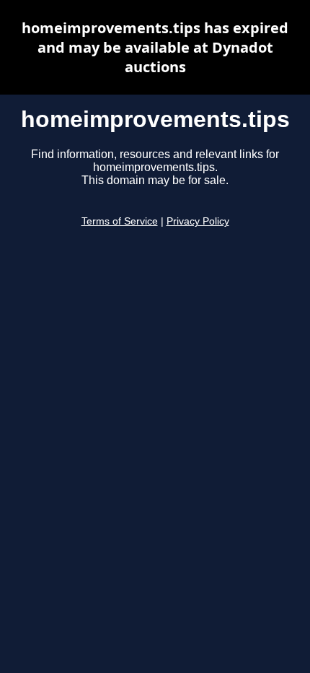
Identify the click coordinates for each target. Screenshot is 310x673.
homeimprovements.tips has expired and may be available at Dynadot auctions (155, 47)
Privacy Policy (198, 221)
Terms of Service (119, 221)
